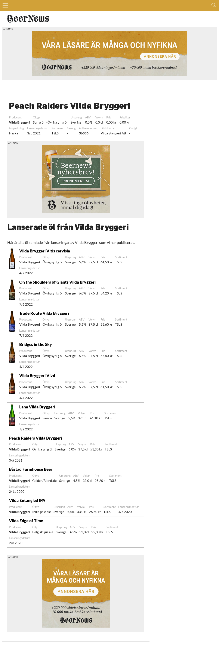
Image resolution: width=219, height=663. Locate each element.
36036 (84, 133)
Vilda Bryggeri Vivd (37, 375)
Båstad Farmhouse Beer (30, 469)
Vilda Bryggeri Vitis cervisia (44, 250)
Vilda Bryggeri (19, 122)
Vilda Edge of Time (26, 520)
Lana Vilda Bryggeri (37, 406)
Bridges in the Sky (35, 344)
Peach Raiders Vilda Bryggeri (35, 438)
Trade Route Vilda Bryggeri (44, 313)
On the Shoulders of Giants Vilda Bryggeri (57, 282)
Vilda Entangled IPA (27, 500)
